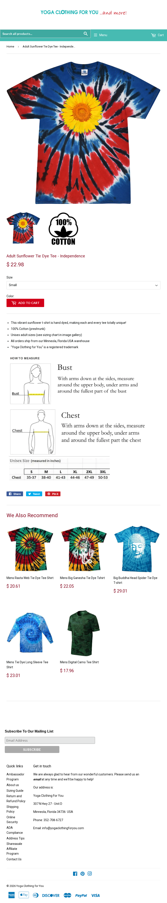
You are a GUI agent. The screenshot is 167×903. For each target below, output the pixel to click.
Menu (103, 35)
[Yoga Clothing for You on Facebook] (75, 874)
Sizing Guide (15, 790)
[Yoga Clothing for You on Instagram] (90, 874)
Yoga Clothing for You (30, 886)
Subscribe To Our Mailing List (29, 731)
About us (13, 785)
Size (10, 277)
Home (10, 46)
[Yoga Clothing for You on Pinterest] (82, 874)
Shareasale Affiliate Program (14, 848)
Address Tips (16, 838)
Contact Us (14, 859)
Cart (160, 35)
